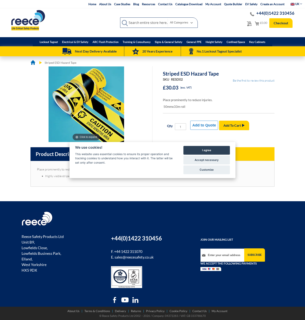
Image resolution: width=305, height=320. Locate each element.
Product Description (58, 154)
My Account (213, 4)
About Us (105, 4)
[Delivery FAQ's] (67, 51)
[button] (296, 4)
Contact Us (165, 4)
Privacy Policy (155, 311)
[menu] (152, 41)
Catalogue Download (189, 4)
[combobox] (159, 22)
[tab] (58, 154)
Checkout (281, 23)
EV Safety (251, 4)
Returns (136, 311)
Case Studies (122, 4)
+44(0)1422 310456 (275, 13)
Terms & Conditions (97, 311)
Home (92, 4)
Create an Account (272, 4)
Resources (148, 4)
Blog (136, 4)
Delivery (120, 311)
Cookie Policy (178, 311)
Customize (207, 169)
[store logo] (28, 20)
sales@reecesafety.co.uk (134, 257)
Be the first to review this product (253, 80)
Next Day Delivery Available (96, 51)
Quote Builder (233, 4)
